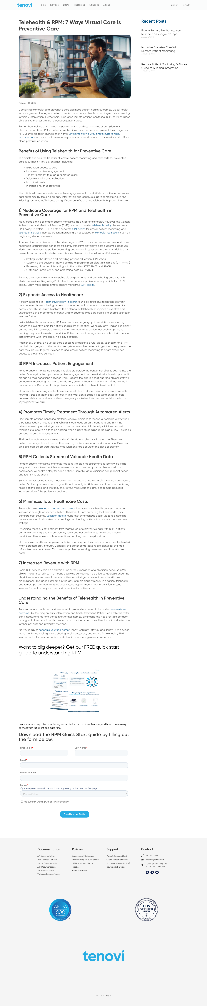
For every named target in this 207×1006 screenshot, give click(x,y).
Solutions (94, 4)
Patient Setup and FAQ (117, 856)
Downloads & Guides (116, 867)
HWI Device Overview (47, 859)
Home (43, 4)
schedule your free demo (53, 629)
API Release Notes (45, 870)
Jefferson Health (56, 515)
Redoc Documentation (47, 863)
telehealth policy (102, 225)
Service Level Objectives (83, 856)
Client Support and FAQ (117, 859)
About (106, 4)
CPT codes (78, 228)
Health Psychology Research (61, 301)
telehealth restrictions (107, 232)
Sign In (186, 5)
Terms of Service (79, 870)
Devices (54, 4)
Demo (66, 4)
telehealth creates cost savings (57, 508)
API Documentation (46, 856)
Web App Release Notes (48, 874)
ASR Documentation (46, 867)
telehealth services (30, 232)
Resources (79, 4)
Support (174, 5)
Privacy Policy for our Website (85, 859)
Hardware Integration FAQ (118, 863)
